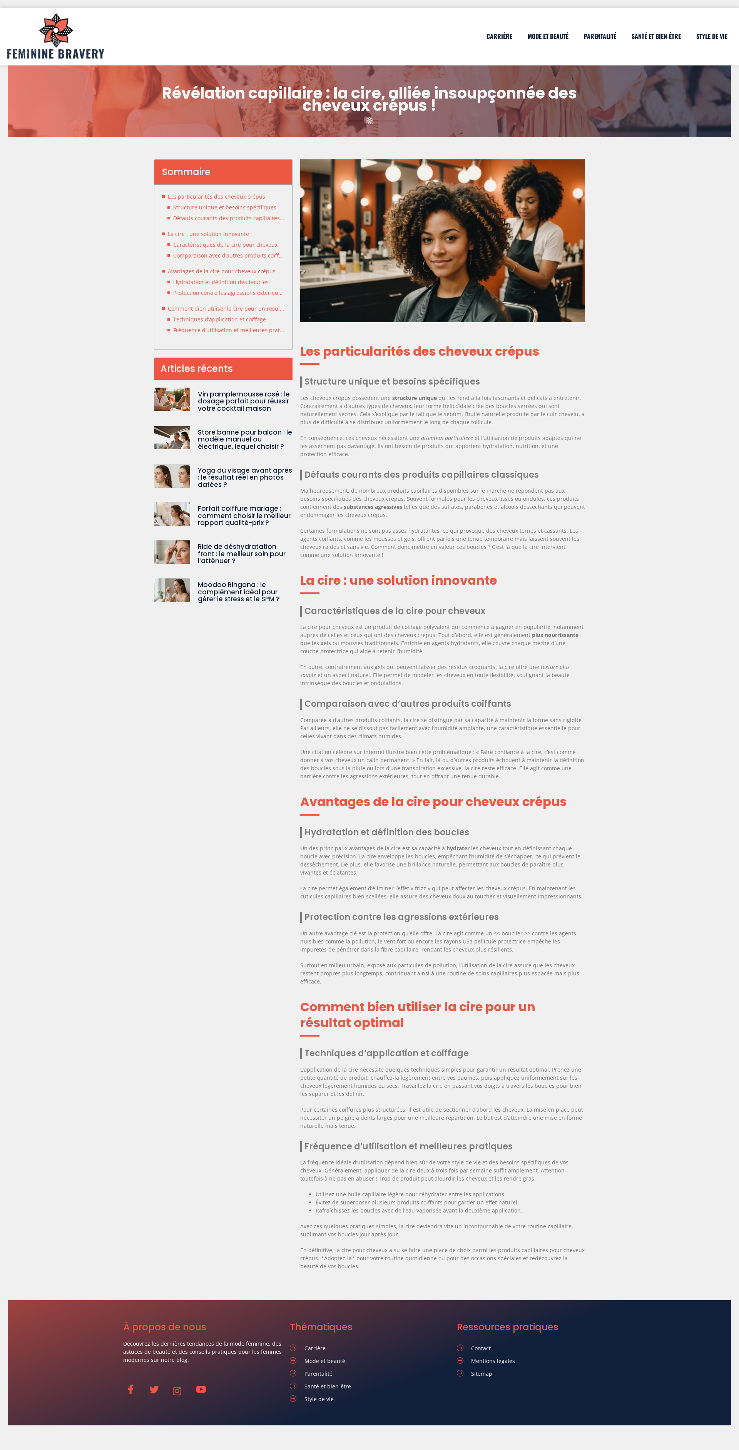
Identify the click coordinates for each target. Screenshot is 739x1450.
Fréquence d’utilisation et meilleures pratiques (228, 330)
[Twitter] (157, 1391)
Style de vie (711, 36)
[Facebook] (134, 1391)
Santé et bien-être (656, 36)
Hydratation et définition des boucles (221, 282)
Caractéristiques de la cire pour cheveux (225, 244)
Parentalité (600, 36)
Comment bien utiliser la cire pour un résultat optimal (226, 308)
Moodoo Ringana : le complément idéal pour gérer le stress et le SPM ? (239, 592)
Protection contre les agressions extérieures (228, 292)
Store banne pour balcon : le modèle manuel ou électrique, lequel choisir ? (245, 439)
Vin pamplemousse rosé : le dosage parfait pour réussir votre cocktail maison (244, 401)
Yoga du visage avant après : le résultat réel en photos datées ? (245, 477)
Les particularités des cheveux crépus (216, 196)
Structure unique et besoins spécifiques (224, 207)
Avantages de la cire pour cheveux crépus (222, 271)
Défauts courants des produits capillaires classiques (228, 218)
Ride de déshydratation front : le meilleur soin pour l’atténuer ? (242, 553)
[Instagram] (181, 1391)
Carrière (499, 36)
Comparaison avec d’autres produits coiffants (228, 255)
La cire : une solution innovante (208, 233)
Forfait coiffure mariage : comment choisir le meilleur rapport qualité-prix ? (244, 515)
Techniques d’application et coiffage (219, 319)
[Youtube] (204, 1391)
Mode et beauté (548, 36)
